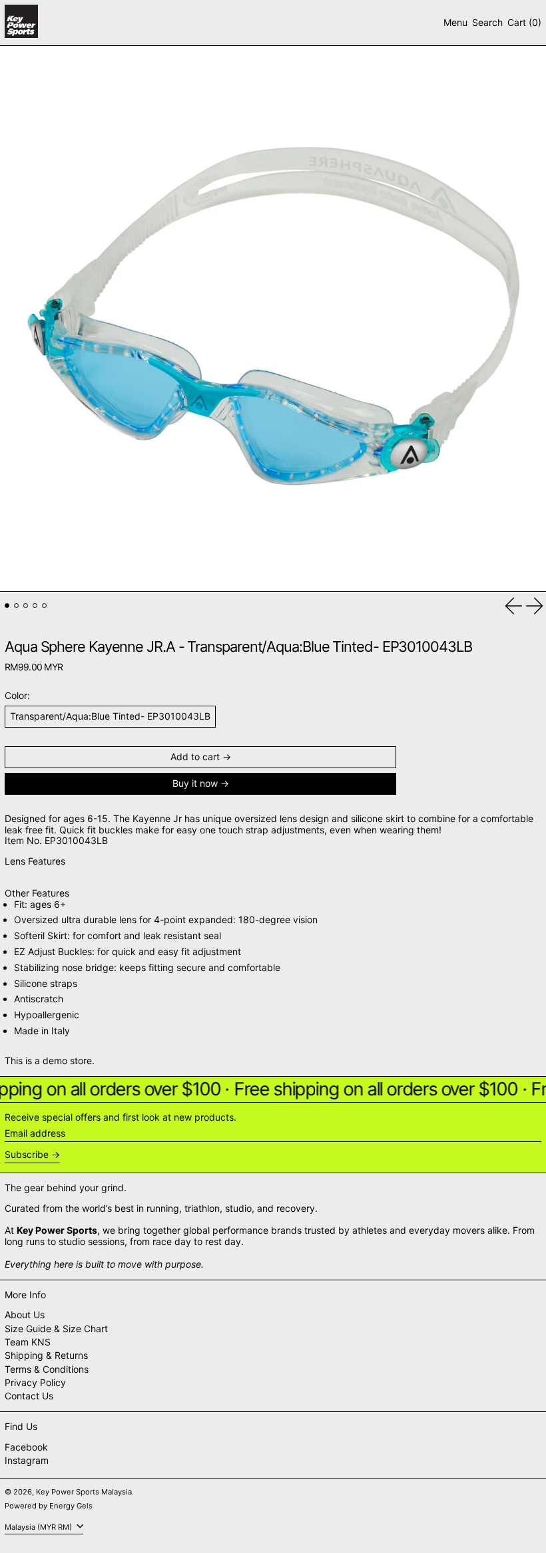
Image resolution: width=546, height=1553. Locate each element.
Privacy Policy (35, 1382)
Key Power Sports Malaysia (84, 1491)
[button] (487, 23)
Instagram (27, 1460)
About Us (25, 1314)
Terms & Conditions (47, 1369)
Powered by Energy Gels (49, 1505)
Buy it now (195, 783)
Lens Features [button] (35, 861)
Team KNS (28, 1341)
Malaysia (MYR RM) (39, 1526)
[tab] (7, 605)
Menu (455, 22)
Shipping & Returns (46, 1355)
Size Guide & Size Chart (56, 1328)
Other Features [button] (37, 893)
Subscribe (27, 1154)
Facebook (26, 1447)
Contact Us (29, 1395)
